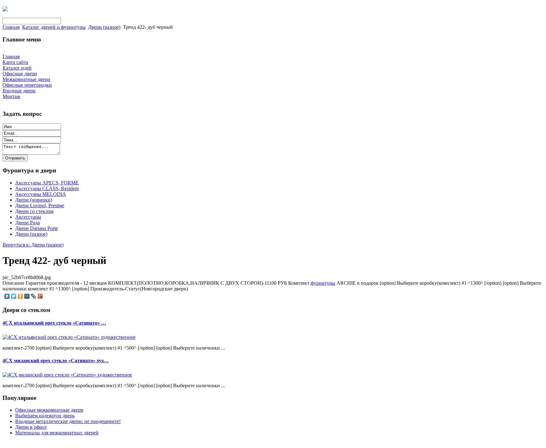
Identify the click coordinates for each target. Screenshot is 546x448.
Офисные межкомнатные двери (49, 410)
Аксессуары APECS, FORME (47, 182)
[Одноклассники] (20, 296)
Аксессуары (28, 217)
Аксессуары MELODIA (40, 194)
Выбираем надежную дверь (45, 415)
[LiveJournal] (33, 296)
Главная (11, 27)
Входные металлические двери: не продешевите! (68, 421)
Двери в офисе (31, 427)
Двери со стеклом (34, 211)
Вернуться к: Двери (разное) (33, 244)
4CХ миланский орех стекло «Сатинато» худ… (56, 360)
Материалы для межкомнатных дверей (57, 432)
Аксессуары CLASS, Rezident (47, 188)
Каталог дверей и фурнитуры (54, 27)
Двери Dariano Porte (36, 228)
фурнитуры (323, 283)
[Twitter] (13, 296)
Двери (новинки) (33, 199)
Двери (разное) (104, 27)
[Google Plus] (40, 296)
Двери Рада (27, 222)
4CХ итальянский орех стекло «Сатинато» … (54, 323)
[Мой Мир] (27, 296)
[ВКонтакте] (7, 296)
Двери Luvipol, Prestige (39, 205)
